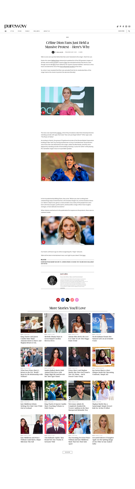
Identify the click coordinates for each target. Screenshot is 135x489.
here (84, 255)
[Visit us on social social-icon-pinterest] (120, 26)
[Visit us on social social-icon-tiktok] (117, 26)
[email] (3, 37)
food (19, 31)
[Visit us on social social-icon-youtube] (129, 26)
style (12, 31)
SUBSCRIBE (121, 31)
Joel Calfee (60, 52)
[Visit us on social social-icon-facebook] (123, 26)
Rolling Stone (55, 60)
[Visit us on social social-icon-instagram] (126, 26)
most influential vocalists (67, 66)
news (67, 37)
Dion (65, 62)
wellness (37, 31)
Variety (59, 133)
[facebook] (63, 300)
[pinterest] (3, 20)
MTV (54, 64)
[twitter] (67, 300)
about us (47, 31)
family (27, 31)
